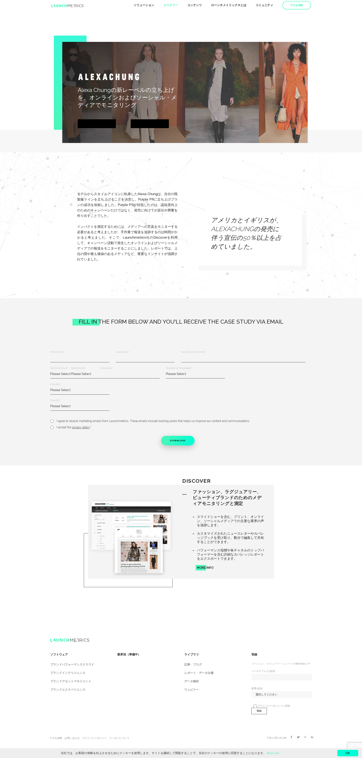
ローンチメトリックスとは (228, 5)
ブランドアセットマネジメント (70, 681)
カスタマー (170, 5)
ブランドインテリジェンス (67, 672)
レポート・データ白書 (199, 672)
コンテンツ (194, 5)
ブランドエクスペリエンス (67, 689)
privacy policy (81, 427)
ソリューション (144, 5)
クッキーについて (119, 738)
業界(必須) (257, 688)
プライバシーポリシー (94, 738)
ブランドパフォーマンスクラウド (72, 664)
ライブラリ (191, 654)
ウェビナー (191, 689)
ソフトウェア (59, 654)
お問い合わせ (72, 738)
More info (273, 753)
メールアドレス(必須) (263, 671)
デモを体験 (296, 5)
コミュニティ (264, 5)
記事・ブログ (193, 664)
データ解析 (191, 681)
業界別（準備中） (129, 654)
